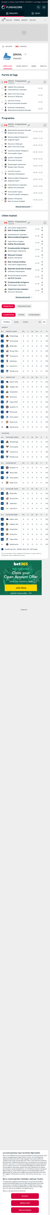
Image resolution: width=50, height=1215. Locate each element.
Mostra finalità (25, 1210)
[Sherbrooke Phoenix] (7, 371)
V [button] (27, 331)
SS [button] (37, 331)
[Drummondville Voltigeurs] (7, 356)
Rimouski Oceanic (15, 412)
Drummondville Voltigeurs (15, 356)
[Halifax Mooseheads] (7, 386)
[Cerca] (38, 7)
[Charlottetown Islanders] (7, 391)
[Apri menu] (44, 7)
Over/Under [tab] (34, 315)
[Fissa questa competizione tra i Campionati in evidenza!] (25, 54)
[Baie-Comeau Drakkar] (7, 422)
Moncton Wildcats (15, 397)
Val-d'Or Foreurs (15, 366)
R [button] (46, 331)
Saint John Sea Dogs (15, 382)
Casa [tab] (16, 322)
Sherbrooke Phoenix (15, 371)
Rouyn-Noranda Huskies (15, 351)
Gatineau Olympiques (15, 361)
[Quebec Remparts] (7, 407)
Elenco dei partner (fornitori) (14, 1191)
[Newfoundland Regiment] (7, 427)
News (33, 66)
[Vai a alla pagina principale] (14, 7)
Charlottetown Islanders (15, 392)
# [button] (1, 331)
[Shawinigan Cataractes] (7, 336)
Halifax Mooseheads (15, 387)
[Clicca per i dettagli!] (24, 88)
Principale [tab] (8, 306)
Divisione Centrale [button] (13, 437)
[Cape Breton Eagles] (7, 402)
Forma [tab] (21, 315)
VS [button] (32, 331)
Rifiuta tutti (25, 1203)
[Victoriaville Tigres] (7, 341)
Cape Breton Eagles (15, 402)
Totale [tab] (6, 322)
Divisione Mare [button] (12, 515)
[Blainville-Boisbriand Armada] (7, 346)
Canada (23, 46)
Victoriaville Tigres (15, 341)
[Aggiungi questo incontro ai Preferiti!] (2, 88)
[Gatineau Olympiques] (7, 361)
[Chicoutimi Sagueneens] (7, 417)
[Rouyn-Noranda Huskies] (7, 351)
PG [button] (23, 331)
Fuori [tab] (25, 322)
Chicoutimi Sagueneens (15, 417)
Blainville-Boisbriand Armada (15, 346)
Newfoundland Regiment (15, 427)
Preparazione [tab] (24, 306)
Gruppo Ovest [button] (11, 331)
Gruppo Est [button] (10, 377)
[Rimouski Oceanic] (7, 412)
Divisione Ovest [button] (12, 489)
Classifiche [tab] (8, 315)
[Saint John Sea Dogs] (7, 381)
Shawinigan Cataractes (15, 336)
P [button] (41, 331)
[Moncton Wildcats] (7, 397)
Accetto (25, 1196)
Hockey (8, 46)
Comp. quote (22, 66)
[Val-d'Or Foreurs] (7, 366)
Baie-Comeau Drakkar (15, 422)
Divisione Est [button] (11, 463)
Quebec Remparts (15, 407)
